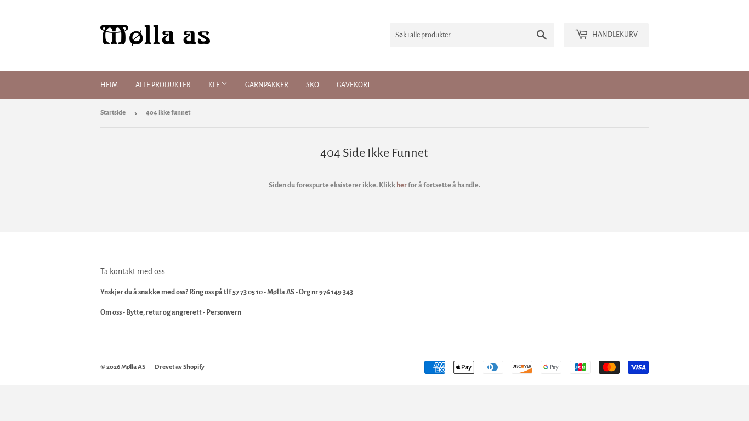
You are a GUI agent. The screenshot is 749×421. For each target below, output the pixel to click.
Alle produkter (163, 85)
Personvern (223, 312)
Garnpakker (266, 85)
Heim (109, 85)
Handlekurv (614, 34)
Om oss (111, 312)
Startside (113, 112)
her (401, 185)
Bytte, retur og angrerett (164, 312)
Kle (214, 85)
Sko (312, 85)
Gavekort (354, 85)
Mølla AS (133, 367)
